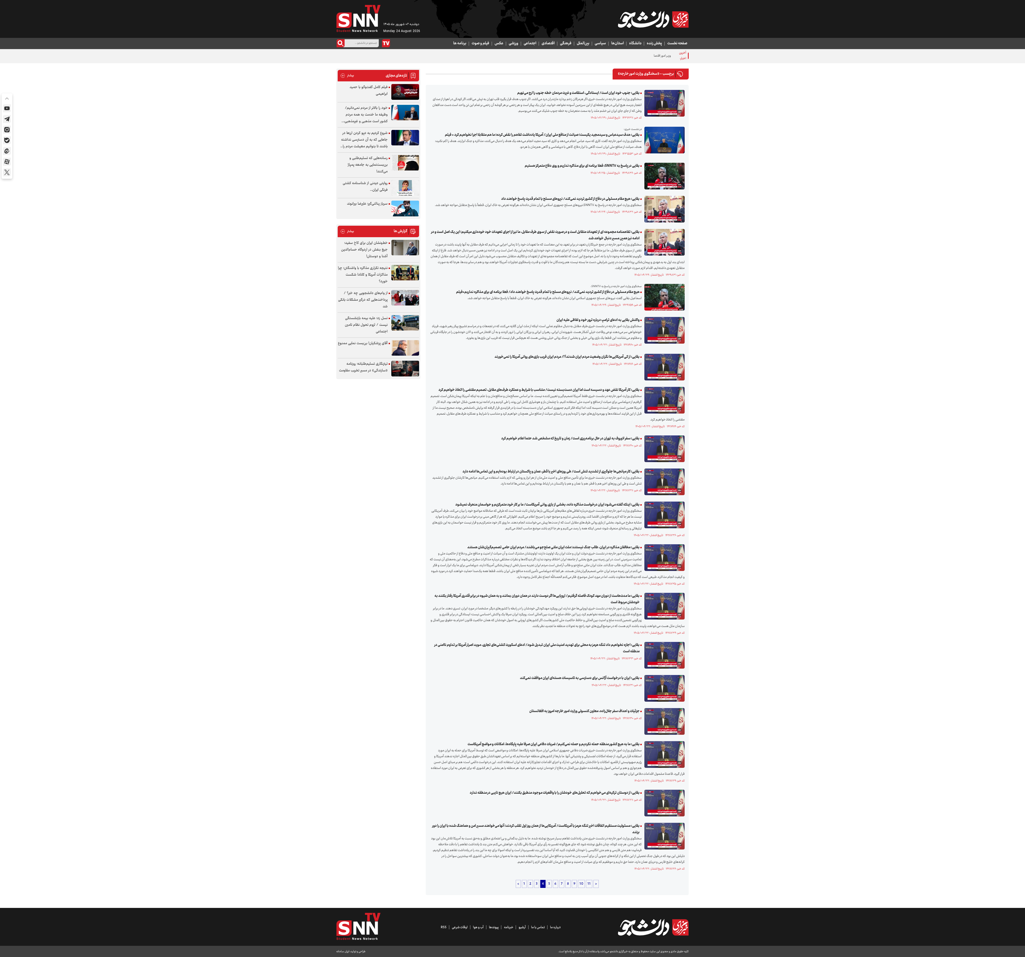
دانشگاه (635, 43)
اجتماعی (530, 43)
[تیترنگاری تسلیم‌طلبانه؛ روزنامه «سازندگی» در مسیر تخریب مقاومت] (405, 368)
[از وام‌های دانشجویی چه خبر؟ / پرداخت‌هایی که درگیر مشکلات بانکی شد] (405, 298)
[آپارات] (7, 161)
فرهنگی (565, 43)
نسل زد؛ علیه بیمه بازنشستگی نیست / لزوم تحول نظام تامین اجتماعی (366, 325)
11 (589, 883)
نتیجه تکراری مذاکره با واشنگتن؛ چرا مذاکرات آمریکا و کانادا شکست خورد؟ (363, 275)
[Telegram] (7, 119)
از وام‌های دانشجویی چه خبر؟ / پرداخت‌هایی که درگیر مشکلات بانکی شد (363, 300)
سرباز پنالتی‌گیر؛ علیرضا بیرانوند (367, 204)
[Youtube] (7, 108)
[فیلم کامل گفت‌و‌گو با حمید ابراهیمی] (405, 92)
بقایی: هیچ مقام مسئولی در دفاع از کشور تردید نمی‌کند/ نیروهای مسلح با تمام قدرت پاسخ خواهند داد (570, 199)
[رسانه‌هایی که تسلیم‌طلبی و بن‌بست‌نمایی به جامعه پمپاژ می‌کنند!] (405, 163)
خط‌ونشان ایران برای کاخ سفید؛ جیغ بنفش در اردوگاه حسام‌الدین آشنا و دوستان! (364, 250)
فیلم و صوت (480, 43)
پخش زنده (654, 43)
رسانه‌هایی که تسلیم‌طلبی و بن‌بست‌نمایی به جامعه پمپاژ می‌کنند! (368, 165)
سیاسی (600, 43)
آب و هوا (478, 927)
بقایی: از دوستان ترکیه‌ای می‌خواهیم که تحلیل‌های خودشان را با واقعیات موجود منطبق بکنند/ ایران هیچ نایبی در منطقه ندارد (555, 793)
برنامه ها (459, 43)
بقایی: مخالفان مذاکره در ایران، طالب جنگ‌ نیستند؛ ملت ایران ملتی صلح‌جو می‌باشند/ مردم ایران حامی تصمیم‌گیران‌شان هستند (553, 547)
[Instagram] (7, 129)
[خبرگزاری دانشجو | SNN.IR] (653, 19)
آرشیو (522, 927)
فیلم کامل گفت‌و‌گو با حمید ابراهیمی (369, 90)
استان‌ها (617, 43)
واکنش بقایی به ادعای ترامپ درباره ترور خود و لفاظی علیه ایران (598, 320)
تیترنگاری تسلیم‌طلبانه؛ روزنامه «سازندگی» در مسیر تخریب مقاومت (363, 367)
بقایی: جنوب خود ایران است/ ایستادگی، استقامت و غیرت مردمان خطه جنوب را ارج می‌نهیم (578, 93)
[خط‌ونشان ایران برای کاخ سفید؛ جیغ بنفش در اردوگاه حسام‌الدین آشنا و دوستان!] (405, 248)
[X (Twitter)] (7, 172)
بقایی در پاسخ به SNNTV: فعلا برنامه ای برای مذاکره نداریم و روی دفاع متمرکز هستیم (582, 166)
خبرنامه (508, 927)
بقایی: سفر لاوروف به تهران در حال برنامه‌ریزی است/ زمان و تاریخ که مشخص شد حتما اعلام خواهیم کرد (570, 438)
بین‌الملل (583, 43)
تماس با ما (538, 927)
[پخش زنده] (386, 43)
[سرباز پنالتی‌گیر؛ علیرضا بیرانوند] (405, 208)
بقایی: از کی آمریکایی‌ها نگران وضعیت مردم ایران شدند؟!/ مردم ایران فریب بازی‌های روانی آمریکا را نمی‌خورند (567, 357)
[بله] (7, 140)
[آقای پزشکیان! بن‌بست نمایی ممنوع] (405, 348)
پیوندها (494, 927)
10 (581, 883)
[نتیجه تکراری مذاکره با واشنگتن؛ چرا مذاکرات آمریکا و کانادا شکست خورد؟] (405, 273)
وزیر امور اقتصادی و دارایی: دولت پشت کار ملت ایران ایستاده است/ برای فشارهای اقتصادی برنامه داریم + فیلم (607, 56)
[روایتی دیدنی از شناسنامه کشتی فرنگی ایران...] (405, 188)
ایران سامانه (342, 951)
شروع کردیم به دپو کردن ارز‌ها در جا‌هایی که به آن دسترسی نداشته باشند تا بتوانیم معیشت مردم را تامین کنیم (364, 140)
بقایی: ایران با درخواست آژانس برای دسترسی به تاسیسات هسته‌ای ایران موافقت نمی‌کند (580, 678)
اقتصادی (548, 43)
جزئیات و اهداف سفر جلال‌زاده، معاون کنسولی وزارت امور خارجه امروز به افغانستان (584, 711)
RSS (444, 927)
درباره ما (555, 927)
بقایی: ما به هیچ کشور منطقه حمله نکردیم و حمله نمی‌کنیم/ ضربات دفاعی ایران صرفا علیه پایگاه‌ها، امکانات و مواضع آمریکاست (554, 744)
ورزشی (513, 43)
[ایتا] (7, 151)
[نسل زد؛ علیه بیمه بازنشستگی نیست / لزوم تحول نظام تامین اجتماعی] (405, 323)
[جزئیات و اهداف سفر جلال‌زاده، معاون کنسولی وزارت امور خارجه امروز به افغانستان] (663, 721)
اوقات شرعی (460, 927)
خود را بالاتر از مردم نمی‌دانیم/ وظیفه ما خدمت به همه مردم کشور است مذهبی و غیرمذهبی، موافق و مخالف (366, 115)
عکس (499, 43)
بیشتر (347, 75)
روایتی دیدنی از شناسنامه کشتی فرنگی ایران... (365, 186)
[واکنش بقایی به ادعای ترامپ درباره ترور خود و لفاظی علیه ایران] (663, 330)
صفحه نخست (677, 43)
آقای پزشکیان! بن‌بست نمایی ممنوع (363, 343)
